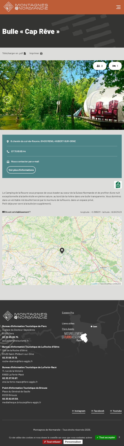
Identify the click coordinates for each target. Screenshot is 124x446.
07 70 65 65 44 (18, 151)
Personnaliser (73, 442)
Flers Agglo (68, 328)
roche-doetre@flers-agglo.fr (17, 361)
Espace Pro (68, 312)
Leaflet (94, 283)
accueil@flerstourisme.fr (15, 340)
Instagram (80, 410)
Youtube (117, 410)
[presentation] (7, 100)
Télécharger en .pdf (12, 53)
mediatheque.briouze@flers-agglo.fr (21, 402)
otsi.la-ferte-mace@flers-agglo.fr (20, 381)
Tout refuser (53, 442)
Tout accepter (107, 437)
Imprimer (34, 53)
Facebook (99, 410)
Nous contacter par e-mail (25, 161)
